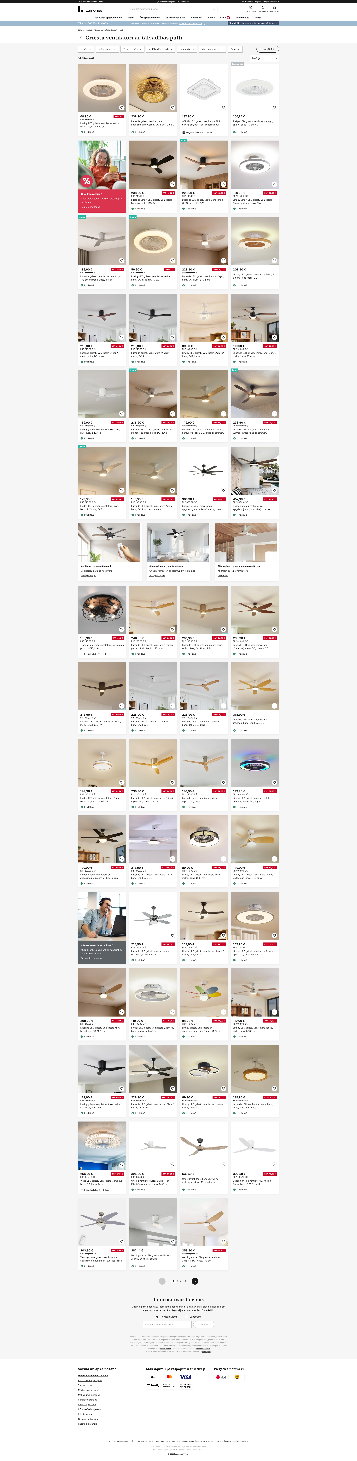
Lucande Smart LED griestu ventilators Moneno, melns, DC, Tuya (151, 201)
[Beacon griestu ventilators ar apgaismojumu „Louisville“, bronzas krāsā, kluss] (255, 483)
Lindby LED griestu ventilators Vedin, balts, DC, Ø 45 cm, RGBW (150, 278)
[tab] (86, 49)
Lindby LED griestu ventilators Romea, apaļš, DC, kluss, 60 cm (253, 953)
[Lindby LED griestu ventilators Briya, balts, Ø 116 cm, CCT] (102, 483)
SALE (223, 17)
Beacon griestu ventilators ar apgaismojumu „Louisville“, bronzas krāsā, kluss (251, 507)
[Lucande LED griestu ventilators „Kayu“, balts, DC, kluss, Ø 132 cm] (204, 253)
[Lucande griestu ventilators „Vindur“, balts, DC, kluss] (153, 698)
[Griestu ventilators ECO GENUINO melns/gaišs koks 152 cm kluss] (204, 1158)
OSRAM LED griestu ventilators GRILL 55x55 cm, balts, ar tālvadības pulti (202, 123)
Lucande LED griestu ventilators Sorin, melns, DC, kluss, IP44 (100, 723)
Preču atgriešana (87, 1404)
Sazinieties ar (85, 1385)
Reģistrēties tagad (90, 206)
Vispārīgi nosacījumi (156, 1441)
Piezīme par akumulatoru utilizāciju (209, 1441)
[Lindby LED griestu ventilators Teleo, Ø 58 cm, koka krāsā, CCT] (255, 253)
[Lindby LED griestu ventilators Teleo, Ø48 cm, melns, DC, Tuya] (255, 775)
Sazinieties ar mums (91, 958)
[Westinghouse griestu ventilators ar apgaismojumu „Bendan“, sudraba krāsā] (102, 1234)
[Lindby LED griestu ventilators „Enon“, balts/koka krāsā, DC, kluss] (255, 851)
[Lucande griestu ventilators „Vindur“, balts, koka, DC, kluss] (204, 698)
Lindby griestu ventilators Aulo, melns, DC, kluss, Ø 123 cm (100, 1106)
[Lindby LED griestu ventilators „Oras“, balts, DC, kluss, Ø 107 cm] (102, 775)
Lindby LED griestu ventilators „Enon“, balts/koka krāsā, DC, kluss (253, 876)
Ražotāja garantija (87, 1423)
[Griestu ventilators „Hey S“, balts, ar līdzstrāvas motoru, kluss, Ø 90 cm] (153, 1158)
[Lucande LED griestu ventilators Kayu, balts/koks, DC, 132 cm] (102, 1004)
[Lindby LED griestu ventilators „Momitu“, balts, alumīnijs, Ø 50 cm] (153, 1004)
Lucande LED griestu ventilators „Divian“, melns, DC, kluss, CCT (152, 1106)
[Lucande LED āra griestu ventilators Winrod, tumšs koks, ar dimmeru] (255, 406)
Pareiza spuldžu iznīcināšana (236, 1441)
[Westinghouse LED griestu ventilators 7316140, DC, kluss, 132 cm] (204, 1234)
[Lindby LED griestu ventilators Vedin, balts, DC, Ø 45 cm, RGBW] (153, 253)
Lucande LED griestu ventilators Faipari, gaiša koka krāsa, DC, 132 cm (152, 646)
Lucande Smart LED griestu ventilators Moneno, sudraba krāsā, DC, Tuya (151, 431)
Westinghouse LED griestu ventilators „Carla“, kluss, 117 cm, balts (151, 1257)
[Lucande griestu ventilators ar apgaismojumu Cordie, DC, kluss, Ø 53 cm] (153, 100)
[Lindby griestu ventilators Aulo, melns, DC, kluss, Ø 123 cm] (102, 1081)
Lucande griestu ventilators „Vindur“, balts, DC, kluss (150, 723)
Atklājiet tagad (88, 575)
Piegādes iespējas (87, 1399)
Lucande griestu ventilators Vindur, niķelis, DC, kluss (200, 800)
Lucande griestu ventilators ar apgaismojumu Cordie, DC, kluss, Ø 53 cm (151, 123)
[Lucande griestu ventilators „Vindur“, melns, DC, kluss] (153, 330)
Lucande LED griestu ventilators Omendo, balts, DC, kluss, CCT (250, 721)
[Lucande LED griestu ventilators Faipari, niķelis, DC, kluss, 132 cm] (153, 775)
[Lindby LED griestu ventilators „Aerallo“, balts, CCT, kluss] (204, 330)
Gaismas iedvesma (88, 1419)
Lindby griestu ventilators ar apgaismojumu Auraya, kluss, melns (99, 876)
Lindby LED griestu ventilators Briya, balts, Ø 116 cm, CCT (99, 507)
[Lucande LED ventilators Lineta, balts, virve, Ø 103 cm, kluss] (255, 1081)
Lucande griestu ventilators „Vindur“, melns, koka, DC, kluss (99, 354)
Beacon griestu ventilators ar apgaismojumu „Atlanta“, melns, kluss (201, 507)
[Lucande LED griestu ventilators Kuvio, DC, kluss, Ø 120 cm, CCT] (153, 928)
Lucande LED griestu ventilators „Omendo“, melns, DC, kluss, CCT (250, 646)
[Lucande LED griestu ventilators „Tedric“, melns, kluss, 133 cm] (255, 330)
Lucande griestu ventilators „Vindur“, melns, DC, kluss (150, 354)
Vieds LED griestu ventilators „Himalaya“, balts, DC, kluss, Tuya (101, 1182)
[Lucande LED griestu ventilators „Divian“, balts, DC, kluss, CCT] (153, 851)
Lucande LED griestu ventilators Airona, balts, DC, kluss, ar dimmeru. (152, 507)
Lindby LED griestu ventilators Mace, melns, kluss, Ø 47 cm (201, 876)
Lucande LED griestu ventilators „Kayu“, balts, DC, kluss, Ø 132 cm (203, 278)
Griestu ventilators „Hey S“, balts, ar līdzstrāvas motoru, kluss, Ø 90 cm (150, 1182)
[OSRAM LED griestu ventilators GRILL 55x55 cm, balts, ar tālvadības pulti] (204, 100)
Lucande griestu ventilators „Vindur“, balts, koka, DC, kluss (201, 723)
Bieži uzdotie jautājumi (90, 1380)
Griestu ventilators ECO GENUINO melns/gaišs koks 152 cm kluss (200, 1180)
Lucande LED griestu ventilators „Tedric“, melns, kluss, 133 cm (254, 354)
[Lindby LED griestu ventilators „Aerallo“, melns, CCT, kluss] (204, 928)
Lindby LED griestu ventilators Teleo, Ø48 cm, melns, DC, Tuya (252, 800)
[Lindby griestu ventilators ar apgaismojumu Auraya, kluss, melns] (102, 851)
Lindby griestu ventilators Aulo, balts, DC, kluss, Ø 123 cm (100, 431)
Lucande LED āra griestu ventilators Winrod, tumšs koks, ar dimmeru (252, 431)
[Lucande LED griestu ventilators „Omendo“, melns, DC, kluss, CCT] (255, 622)
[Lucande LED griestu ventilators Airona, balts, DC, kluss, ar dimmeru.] (153, 483)
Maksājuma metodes (89, 1394)
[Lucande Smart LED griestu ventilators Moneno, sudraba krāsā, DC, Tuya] (153, 406)
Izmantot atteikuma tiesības (93, 1375)
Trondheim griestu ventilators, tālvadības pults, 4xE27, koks (102, 646)
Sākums (81, 30)
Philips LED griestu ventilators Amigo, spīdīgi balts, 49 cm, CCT (253, 123)
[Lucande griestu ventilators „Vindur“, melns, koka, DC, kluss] (102, 330)
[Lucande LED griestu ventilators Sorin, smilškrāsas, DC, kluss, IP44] (204, 622)
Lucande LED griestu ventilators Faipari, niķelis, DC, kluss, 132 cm (152, 800)
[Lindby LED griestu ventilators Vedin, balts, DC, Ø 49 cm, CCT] (102, 100)
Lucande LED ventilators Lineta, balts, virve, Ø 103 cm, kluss (253, 1106)
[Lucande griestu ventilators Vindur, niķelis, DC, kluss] (204, 775)
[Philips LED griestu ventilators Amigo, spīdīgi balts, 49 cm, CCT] (255, 100)
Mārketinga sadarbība (89, 1390)
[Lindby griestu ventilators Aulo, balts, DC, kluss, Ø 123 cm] (102, 406)
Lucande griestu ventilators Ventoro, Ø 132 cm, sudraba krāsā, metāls (100, 278)
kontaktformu (165, 1348)
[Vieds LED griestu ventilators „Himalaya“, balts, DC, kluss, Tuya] (102, 1158)
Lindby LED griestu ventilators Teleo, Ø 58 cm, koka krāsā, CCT (253, 276)
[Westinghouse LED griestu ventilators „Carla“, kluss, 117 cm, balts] (153, 1234)
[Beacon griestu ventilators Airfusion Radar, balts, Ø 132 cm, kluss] (255, 1158)
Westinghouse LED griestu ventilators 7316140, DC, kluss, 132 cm (202, 1259)
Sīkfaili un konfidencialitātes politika (180, 1441)
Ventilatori (90, 30)
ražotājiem (206, 1351)
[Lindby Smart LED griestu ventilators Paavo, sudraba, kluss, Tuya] (255, 177)
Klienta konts (85, 1414)
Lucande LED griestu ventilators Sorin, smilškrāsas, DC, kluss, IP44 (202, 646)
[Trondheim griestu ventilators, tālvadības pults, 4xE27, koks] (102, 622)
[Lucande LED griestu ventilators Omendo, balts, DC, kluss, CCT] (255, 698)
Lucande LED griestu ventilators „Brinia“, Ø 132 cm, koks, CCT (203, 201)
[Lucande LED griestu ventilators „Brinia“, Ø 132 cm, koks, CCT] (204, 177)
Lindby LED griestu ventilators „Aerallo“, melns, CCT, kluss (203, 953)
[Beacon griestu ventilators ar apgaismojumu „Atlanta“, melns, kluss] (204, 483)
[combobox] (174, 9)
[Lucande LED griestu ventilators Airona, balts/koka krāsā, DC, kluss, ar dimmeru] (204, 406)
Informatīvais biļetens (89, 1409)
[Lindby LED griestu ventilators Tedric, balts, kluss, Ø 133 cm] (255, 1004)
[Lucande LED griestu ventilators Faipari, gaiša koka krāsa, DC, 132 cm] (153, 622)
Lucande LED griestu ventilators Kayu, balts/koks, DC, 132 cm (100, 1029)
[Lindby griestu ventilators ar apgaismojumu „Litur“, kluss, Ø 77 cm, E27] (204, 1004)
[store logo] (90, 9)
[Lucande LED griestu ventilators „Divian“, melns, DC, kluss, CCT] (153, 1081)
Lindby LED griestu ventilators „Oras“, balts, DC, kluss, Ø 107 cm (100, 800)
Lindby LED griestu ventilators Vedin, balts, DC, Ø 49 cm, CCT (99, 125)
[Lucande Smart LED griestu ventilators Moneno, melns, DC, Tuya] (153, 177)
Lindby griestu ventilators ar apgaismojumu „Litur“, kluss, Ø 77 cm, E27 (202, 1029)
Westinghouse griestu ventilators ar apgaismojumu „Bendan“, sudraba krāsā (101, 1259)
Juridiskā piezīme (140, 1441)
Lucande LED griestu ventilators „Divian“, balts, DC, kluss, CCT (152, 876)
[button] (122, 107)
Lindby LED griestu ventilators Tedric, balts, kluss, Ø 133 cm (253, 1029)
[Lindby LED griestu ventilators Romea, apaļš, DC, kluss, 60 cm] (255, 928)
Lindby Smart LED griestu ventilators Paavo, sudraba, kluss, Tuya (252, 201)
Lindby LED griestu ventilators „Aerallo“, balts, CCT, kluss (203, 354)
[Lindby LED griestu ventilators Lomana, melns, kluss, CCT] (204, 1081)
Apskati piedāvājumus (190, 23)
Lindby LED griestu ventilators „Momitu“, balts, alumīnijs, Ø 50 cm (152, 1029)
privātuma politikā (203, 1348)
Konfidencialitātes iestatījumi (120, 1441)
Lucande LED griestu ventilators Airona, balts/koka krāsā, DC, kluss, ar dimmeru (203, 431)
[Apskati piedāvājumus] (178, 23)
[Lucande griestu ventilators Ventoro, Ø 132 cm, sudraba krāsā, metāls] (102, 253)
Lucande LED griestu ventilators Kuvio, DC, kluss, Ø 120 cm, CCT (151, 953)
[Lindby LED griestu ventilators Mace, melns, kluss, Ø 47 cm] (204, 851)
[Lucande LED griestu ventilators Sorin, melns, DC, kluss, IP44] (102, 698)
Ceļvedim (223, 575)
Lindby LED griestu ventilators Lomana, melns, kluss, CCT (203, 1106)
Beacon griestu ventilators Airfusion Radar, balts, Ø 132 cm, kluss (252, 1182)
